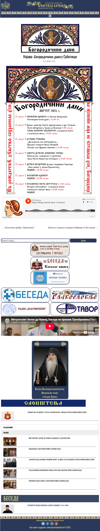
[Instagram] (52, 523)
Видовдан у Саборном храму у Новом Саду (45, 449)
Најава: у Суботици (50, 56)
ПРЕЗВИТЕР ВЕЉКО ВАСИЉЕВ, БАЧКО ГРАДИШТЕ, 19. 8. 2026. (48, 505)
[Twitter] (43, 523)
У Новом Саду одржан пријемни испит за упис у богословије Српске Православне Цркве (62, 460)
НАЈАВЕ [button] (6, 432)
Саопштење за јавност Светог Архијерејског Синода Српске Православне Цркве (57, 412)
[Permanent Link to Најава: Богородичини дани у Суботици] (50, 38)
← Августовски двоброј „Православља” (18, 227)
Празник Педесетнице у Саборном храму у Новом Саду (49, 481)
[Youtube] (56, 523)
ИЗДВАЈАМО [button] (8, 427)
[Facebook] (47, 523)
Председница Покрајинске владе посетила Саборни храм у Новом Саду (55, 470)
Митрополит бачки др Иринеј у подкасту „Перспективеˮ (50, 438)
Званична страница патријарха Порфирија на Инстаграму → (73, 227)
